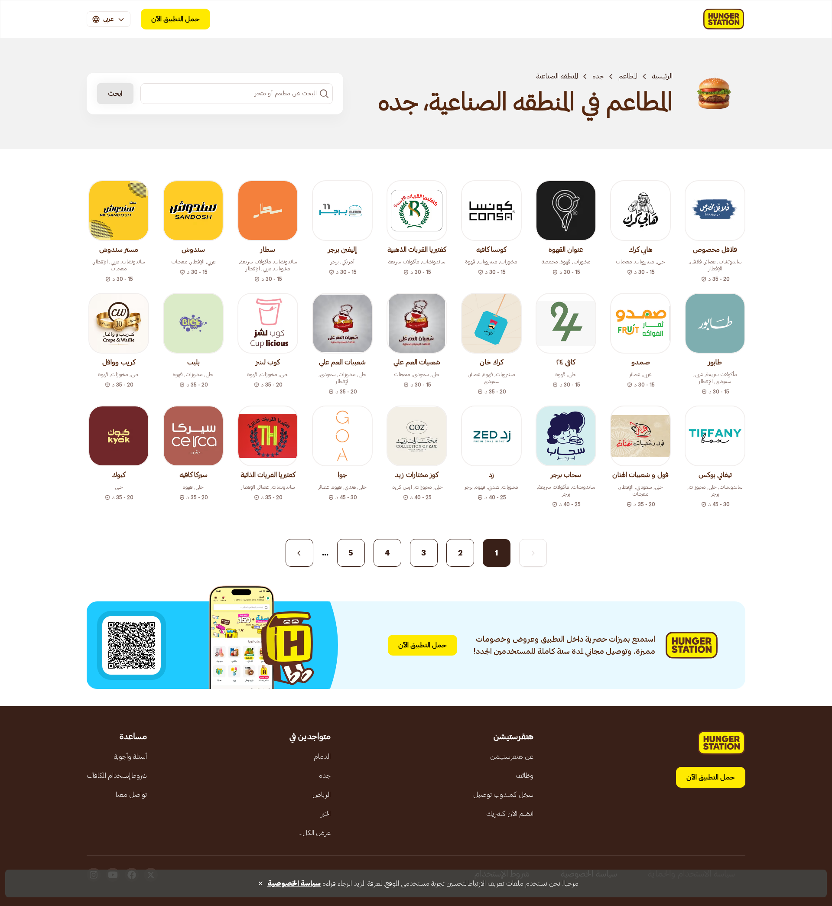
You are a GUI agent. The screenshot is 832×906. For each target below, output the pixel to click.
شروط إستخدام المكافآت (117, 775)
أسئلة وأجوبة (130, 756)
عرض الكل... (315, 832)
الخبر (326, 813)
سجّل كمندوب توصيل (503, 794)
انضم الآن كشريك (509, 813)
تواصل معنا (131, 794)
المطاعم (627, 76)
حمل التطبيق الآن (175, 19)
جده (598, 76)
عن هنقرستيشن (511, 756)
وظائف (524, 775)
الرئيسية (662, 76)
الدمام (322, 756)
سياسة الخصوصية (294, 883)
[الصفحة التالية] (299, 553)
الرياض (321, 794)
